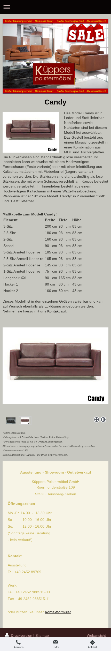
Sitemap (42, 635)
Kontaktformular (58, 612)
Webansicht (96, 635)
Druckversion (21, 635)
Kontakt (53, 311)
